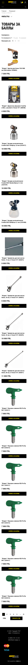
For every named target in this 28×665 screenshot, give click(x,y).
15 (12, 41)
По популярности (6, 38)
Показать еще (16, 618)
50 (15, 41)
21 (23, 614)
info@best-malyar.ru (14, 640)
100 (18, 41)
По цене (16, 38)
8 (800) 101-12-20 (14, 638)
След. (4, 618)
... (20, 614)
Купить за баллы (14, 78)
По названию (22, 38)
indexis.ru (18, 661)
